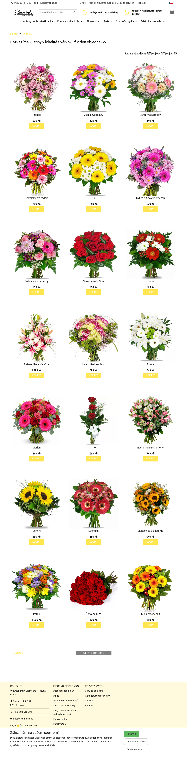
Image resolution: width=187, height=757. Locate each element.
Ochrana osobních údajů (65, 700)
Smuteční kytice (125, 21)
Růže (107, 21)
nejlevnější (158, 53)
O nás (83, 2)
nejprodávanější (141, 53)
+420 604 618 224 (23, 2)
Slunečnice (93, 21)
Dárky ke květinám (152, 21)
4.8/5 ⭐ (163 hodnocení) (23, 725)
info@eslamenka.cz (46, 2)
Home (13, 33)
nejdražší (171, 53)
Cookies (89, 700)
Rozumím (132, 733)
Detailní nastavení (136, 741)
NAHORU (18, 653)
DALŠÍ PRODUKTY (93, 653)
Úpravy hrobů (60, 719)
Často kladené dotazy (64, 705)
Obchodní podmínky (63, 690)
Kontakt (141, 2)
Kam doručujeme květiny (101, 2)
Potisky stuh (59, 724)
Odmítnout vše (134, 749)
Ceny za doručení (126, 2)
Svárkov (27, 33)
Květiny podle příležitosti (37, 21)
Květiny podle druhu (69, 21)
